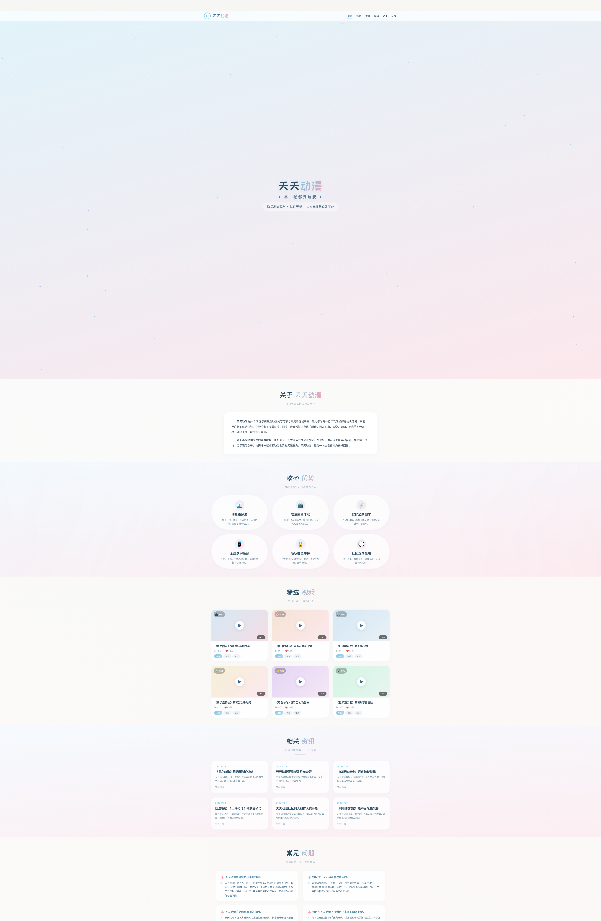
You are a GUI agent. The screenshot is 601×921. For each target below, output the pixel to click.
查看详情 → (221, 787)
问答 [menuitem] (394, 16)
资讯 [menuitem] (385, 16)
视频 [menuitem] (376, 16)
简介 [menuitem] (358, 16)
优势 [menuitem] (367, 16)
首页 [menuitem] (349, 16)
